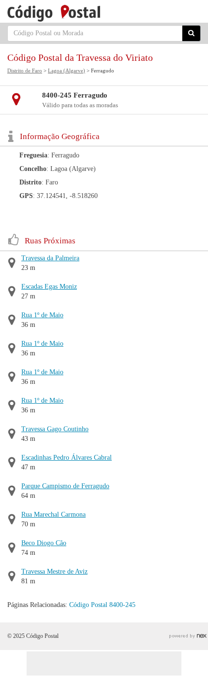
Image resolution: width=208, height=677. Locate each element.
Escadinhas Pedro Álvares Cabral (66, 457)
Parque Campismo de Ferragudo (65, 486)
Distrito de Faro (24, 70)
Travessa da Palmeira (50, 258)
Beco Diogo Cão (43, 543)
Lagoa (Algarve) (66, 70)
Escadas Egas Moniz (49, 286)
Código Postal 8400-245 (102, 604)
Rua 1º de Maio (42, 315)
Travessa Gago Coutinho (55, 429)
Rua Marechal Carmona (53, 514)
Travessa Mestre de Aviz (54, 571)
